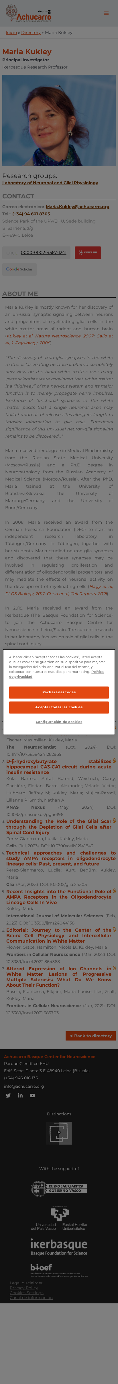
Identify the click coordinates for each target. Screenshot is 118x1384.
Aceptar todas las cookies (58, 707)
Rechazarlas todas (59, 692)
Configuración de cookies (59, 722)
